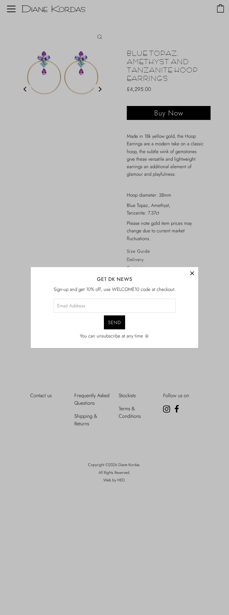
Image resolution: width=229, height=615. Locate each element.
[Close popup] (192, 273)
